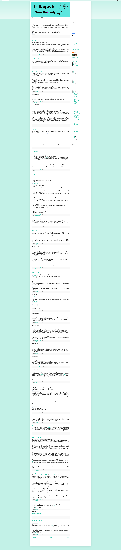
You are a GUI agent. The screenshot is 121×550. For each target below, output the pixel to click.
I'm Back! (34, 218)
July (74, 135)
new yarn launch (59, 261)
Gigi (33, 385)
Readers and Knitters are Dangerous (40, 358)
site (46, 419)
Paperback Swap (50, 427)
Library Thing (74, 63)
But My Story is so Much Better (39, 71)
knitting (35, 148)
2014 (74, 84)
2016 (74, 82)
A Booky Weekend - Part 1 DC (39, 473)
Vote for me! (35, 96)
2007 (74, 92)
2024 (74, 73)
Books (74, 39)
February (75, 140)
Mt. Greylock (51, 525)
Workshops (74, 42)
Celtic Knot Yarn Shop (52, 262)
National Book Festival (44, 474)
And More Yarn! (35, 272)
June (74, 136)
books (35, 215)
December (75, 93)
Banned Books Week (37, 513)
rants (34, 382)
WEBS (66, 525)
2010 (74, 89)
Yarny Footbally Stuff (37, 296)
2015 (74, 83)
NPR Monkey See (75, 64)
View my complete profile (75, 49)
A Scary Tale (35, 22)
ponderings (35, 244)
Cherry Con (34, 174)
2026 (74, 71)
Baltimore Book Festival (53, 474)
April (74, 138)
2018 (74, 80)
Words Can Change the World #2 (39, 58)
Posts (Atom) (37, 538)
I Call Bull (34, 106)
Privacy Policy (75, 41)
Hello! (74, 44)
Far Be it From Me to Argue (38, 370)
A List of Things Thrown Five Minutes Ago (76, 61)
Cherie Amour (46, 157)
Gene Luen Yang (34, 478)
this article (37, 52)
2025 (74, 72)
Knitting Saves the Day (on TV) (39, 315)
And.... (33, 425)
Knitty (73, 62)
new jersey (41, 374)
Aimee (36, 532)
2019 (74, 79)
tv (37, 423)
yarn (37, 268)
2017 (74, 81)
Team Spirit (34, 40)
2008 (74, 91)
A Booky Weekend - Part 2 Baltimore (40, 437)
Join (75, 56)
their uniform (65, 374)
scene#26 (62, 97)
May (74, 137)
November (75, 94)
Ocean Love (35, 151)
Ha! (32, 461)
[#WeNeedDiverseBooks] (75, 57)
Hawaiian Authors (75, 43)
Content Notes (75, 40)
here (34, 99)
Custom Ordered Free (37, 327)
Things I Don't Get (36, 230)
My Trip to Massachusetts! (38, 520)
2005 (74, 144)
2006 (74, 143)
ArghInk (35, 359)
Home (51, 537)
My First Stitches (36, 248)
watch (54, 505)
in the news (35, 423)
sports (36, 382)
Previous (73, 56)
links (34, 102)
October (75, 95)
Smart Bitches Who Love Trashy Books (76, 65)
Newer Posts (34, 537)
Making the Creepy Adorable (38, 502)
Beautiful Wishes (34, 347)
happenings (37, 215)
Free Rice (46, 60)
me (39, 215)
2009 (74, 90)
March (75, 139)
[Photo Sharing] (33, 33)
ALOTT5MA (36, 507)
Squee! (33, 416)
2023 (74, 74)
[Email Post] (43, 54)
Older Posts (67, 537)
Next (78, 56)
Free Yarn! (34, 129)
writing (36, 102)
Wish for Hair (35, 345)
